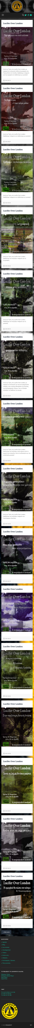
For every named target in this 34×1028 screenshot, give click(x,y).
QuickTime (4, 979)
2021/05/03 (8, 460)
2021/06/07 (8, 141)
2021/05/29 (8, 202)
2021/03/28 (8, 753)
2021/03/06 (8, 925)
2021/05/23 (8, 266)
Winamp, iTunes (5, 974)
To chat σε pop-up (6, 993)
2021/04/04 (8, 696)
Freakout (9, 1025)
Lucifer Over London (13, 23)
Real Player (4, 977)
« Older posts (6, 932)
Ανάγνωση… (5, 955)
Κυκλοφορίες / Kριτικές (8, 960)
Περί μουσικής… (6, 963)
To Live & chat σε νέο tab (8, 992)
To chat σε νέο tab (6, 995)
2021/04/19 (8, 581)
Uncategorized (6, 950)
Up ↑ (31, 1025)
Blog (3, 944)
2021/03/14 (8, 868)
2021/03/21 (8, 811)
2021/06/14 (8, 80)
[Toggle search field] (23, 15)
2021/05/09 (8, 395)
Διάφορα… (5, 958)
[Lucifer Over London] (17, 46)
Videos (4, 952)
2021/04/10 (8, 638)
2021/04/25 (8, 523)
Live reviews (5, 947)
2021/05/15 (8, 329)
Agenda (4, 942)
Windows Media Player (7, 976)
